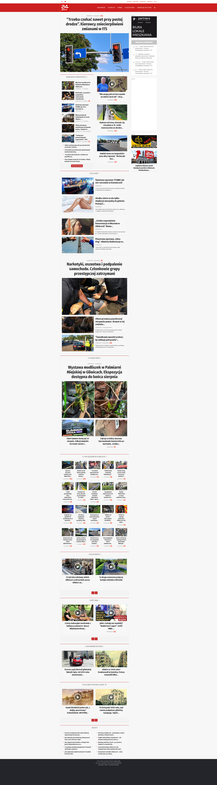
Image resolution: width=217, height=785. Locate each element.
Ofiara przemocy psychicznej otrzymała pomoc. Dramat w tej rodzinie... (110, 322)
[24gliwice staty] (144, 161)
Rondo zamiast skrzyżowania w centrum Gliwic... (81, 539)
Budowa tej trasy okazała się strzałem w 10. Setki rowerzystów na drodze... (112, 125)
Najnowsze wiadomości (76, 77)
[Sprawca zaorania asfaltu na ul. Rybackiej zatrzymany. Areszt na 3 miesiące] (68, 465)
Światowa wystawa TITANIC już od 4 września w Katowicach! (109, 181)
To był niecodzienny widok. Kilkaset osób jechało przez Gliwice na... (78, 580)
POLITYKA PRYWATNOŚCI (115, 763)
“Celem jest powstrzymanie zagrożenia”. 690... (82, 138)
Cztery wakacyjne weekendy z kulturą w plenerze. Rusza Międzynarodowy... (78, 626)
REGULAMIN (117, 761)
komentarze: (98, 15)
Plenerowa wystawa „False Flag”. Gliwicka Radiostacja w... (109, 240)
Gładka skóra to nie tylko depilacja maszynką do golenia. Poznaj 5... (110, 201)
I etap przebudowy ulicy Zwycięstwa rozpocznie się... (68, 495)
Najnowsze (101, 7)
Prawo (119, 7)
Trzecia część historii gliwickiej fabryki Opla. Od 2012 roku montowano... (77, 672)
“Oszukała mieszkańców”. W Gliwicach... (94, 472)
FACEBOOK (143, 1)
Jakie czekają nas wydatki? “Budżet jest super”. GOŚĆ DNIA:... (111, 626)
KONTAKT (129, 1)
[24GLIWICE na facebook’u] (62, 1)
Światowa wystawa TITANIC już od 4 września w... (81, 107)
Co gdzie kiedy (94, 358)
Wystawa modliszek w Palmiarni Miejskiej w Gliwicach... (82, 85)
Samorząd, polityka (144, 7)
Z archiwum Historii (93, 646)
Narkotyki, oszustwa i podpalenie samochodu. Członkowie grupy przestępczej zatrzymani (94, 269)
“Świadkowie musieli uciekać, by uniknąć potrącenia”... (109, 338)
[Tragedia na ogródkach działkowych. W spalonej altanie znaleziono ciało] (68, 509)
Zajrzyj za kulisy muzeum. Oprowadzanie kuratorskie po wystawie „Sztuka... (111, 441)
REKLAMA (135, 1)
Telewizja (111, 7)
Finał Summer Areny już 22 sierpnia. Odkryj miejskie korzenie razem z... (78, 441)
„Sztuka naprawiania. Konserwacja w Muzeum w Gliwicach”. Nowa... (107, 223)
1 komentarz (85, 88)
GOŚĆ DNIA (94, 600)
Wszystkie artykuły (77, 166)
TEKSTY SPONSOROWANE (111, 764)
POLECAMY (94, 173)
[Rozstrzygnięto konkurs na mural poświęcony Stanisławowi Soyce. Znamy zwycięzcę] (108, 532)
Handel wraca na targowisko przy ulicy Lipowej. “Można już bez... (112, 156)
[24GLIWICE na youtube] (65, 1)
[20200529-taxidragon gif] (144, 141)
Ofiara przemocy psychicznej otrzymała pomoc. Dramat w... (83, 127)
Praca (155, 1)
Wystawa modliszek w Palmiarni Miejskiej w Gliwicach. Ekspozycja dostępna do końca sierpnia (94, 372)
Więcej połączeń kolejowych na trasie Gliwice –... (82, 117)
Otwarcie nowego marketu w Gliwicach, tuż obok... (121, 518)
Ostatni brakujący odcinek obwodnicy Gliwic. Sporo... (94, 495)
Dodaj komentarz (86, 131)
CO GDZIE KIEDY (130, 7)
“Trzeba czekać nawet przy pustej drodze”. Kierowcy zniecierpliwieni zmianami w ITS (94, 24)
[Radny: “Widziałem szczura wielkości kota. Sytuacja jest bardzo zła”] (121, 486)
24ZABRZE (150, 1)
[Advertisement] (144, 105)
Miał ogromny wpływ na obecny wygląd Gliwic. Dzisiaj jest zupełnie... (77, 710)
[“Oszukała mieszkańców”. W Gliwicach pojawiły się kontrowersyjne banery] (94, 465)
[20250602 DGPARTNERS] (144, 27)
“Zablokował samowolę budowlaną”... (108, 472)
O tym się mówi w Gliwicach (93, 457)
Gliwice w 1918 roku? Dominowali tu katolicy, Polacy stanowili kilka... (111, 672)
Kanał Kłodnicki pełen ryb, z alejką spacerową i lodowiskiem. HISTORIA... (111, 710)
